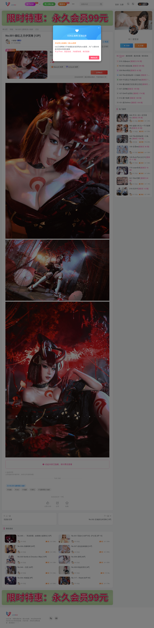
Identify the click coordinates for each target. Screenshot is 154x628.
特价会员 (94, 57)
